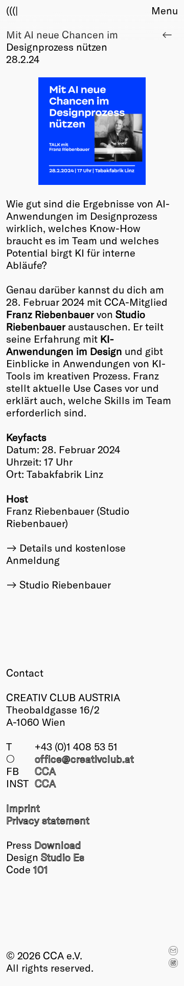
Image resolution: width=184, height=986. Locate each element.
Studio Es (62, 857)
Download (57, 844)
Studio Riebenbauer (65, 584)
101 (40, 869)
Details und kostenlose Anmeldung (66, 553)
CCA (45, 771)
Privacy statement (47, 820)
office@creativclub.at (84, 758)
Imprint (23, 808)
